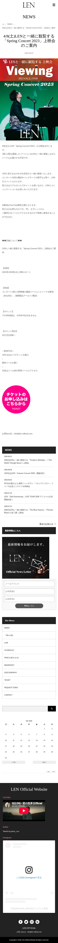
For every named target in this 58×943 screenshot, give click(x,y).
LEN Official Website (29, 789)
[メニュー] (54, 5)
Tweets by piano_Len (11, 831)
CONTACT (8, 695)
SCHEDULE (9, 650)
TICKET (7, 680)
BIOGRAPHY (9, 665)
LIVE (6, 643)
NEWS (9, 24)
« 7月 (13, 762)
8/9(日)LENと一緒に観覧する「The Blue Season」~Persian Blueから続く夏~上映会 (28, 511)
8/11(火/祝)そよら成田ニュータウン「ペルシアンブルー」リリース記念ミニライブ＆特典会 (28, 484)
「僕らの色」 (9, 635)
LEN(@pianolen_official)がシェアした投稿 (29, 908)
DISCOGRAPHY (10, 673)
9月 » (44, 762)
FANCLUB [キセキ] (11, 658)
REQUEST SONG (11, 688)
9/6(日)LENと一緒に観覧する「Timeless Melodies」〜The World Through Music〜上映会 (28, 461)
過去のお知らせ (46, 524)
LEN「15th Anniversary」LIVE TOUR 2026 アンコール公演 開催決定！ (28, 498)
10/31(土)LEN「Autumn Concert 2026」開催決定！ (25, 473)
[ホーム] (3, 24)
